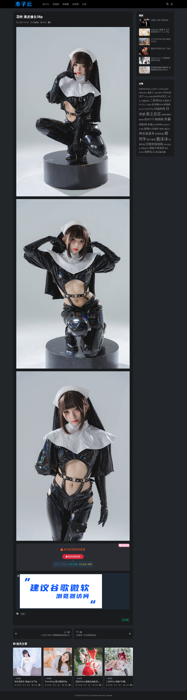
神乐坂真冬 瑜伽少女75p (25, 681)
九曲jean (145, 100)
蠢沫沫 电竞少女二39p (160, 48)
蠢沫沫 (162, 139)
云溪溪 (165, 100)
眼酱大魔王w (165, 129)
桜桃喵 (159, 119)
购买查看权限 (74, 556)
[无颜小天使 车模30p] (144, 22)
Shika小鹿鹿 (148, 97)
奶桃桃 (167, 104)
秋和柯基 (159, 133)
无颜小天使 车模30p (159, 20)
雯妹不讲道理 (156, 148)
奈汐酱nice (157, 104)
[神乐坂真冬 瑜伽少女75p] (27, 662)
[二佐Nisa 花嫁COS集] (119, 662)
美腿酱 (65, 4)
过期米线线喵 (154, 144)
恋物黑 (56, 4)
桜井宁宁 (149, 119)
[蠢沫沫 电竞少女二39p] (144, 51)
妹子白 (46, 4)
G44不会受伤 (163, 89)
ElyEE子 (155, 89)
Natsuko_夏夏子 (146, 92)
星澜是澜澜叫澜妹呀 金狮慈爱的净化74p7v (161, 68)
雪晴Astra (145, 148)
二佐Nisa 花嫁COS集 (116, 681)
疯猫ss (147, 128)
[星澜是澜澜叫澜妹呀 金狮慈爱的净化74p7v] (144, 70)
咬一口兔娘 (147, 104)
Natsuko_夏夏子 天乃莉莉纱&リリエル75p (160, 30)
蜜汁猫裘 (151, 139)
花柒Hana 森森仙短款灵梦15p (87, 682)
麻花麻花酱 (161, 152)
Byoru (149, 88)
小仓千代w (149, 109)
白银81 (155, 128)
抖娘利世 (159, 109)
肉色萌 (75, 4)
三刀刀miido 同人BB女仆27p (161, 40)
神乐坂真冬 (147, 133)
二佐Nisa (156, 100)
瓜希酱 (141, 129)
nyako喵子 (158, 92)
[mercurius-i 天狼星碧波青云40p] (144, 60)
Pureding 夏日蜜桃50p (56, 681)
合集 (84, 4)
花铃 (23, 614)
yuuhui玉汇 (160, 96)
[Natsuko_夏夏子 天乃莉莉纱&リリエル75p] (144, 32)
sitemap (109, 695)
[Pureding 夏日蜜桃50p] (58, 662)
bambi (142, 88)
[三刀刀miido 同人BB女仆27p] (144, 41)
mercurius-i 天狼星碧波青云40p (160, 59)
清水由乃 (166, 124)
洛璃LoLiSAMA (155, 124)
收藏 (126, 620)
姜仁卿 (141, 109)
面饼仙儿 (150, 151)
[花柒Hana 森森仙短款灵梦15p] (88, 662)
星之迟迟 (153, 113)
